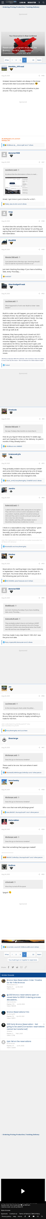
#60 (42, 874)
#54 (42, 564)
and (14, 446)
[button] (2, 2)
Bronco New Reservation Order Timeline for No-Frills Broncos (24, 981)
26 (30, 53)
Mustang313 (11, 1014)
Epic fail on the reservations (19, 1041)
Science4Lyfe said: (11, 619)
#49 (42, 249)
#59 (42, 829)
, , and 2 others (24, 481)
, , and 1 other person (24, 773)
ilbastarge (13, 738)
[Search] (43, 2)
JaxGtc (11, 488)
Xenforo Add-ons (12, 1207)
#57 (43, 747)
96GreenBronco (12, 985)
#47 (43, 162)
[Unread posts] (39, 2)
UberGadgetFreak (16, 284)
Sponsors (4, 1214)
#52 (43, 463)
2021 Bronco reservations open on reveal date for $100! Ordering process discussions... (24, 997)
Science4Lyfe (14, 454)
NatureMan (13, 820)
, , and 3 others (16, 204)
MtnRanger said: (11, 755)
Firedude (12, 410)
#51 (43, 419)
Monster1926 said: (11, 257)
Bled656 (12, 240)
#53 (43, 498)
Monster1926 (14, 153)
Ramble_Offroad (16, 66)
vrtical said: (9, 882)
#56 (42, 696)
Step (10, 212)
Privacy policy (6, 1216)
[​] (23, 941)
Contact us (13, 1214)
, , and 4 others (23, 947)
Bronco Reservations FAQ (18, 1012)
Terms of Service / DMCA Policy (29, 1214)
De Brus (11, 865)
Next (38, 60)
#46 (42, 76)
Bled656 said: (10, 606)
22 (33, 60)
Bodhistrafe (11, 1043)
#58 (42, 790)
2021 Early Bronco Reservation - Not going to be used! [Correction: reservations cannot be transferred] (25, 1026)
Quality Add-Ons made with (11, 1205)
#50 (42, 294)
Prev (7, 60)
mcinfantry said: (11, 170)
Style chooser (5, 1210)
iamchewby (13, 780)
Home (20, 1216)
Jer (9, 687)
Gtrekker (9, 1031)
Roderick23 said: (11, 505)
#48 (42, 221)
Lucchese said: (10, 301)
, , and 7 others (20, 145)
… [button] (28, 60)
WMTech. (27, 1205)
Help (14, 1216)
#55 (42, 598)
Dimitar (11, 554)
